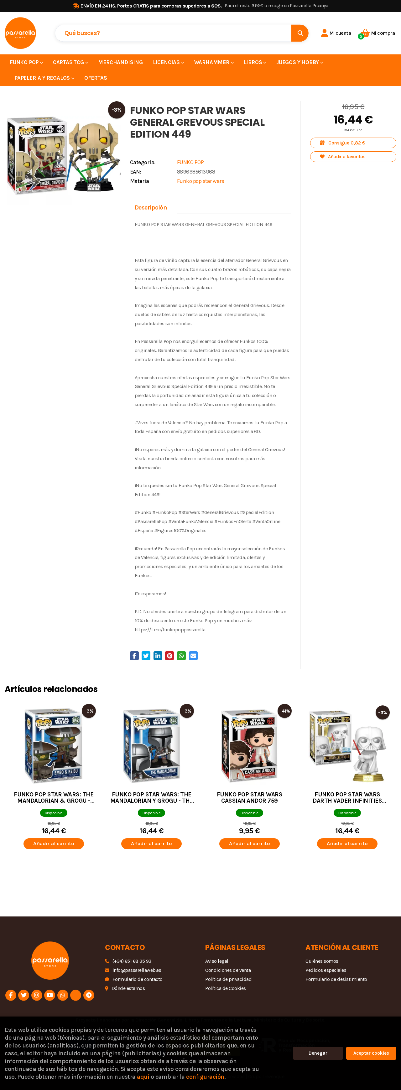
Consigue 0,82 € (346, 143)
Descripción (151, 207)
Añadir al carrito (53, 843)
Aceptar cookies (371, 1053)
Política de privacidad (228, 979)
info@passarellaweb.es (136, 970)
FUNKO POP (190, 162)
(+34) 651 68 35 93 (131, 961)
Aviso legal (216, 961)
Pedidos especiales (325, 970)
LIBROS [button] (253, 62)
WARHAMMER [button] (212, 62)
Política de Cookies (225, 988)
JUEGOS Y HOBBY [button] (298, 62)
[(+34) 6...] (62, 995)
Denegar (318, 1053)
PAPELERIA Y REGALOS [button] (42, 78)
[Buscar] (300, 33)
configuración (205, 1076)
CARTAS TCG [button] (69, 62)
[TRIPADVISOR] (75, 995)
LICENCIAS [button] (167, 62)
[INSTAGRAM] (36, 995)
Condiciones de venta (228, 970)
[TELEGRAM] (88, 995)
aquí (143, 1076)
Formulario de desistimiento (336, 979)
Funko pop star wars (200, 181)
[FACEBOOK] (10, 995)
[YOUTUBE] (49, 995)
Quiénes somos (321, 961)
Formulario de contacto (137, 979)
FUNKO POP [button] (25, 62)
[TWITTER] (23, 995)
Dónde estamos (128, 988)
